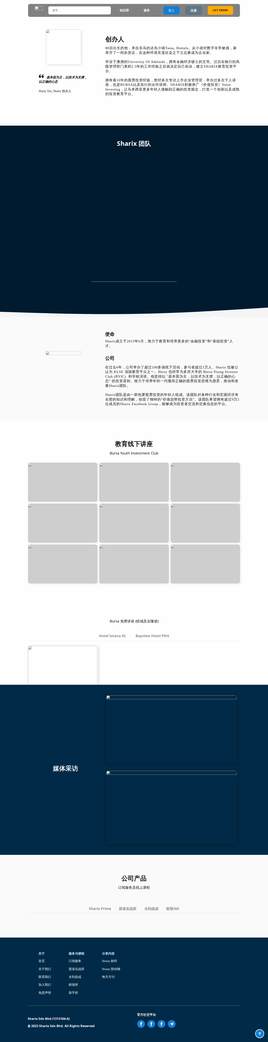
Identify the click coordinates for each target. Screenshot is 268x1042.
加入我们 (44, 984)
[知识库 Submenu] (133, 10)
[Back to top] (259, 1033)
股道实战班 (76, 969)
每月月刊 (108, 977)
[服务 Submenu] (153, 10)
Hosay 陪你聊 (111, 969)
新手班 (73, 992)
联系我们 (44, 977)
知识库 (124, 10)
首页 (41, 961)
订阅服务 (75, 961)
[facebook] (141, 1024)
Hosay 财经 (109, 961)
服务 (147, 10)
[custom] (172, 1024)
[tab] (112, 636)
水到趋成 (75, 977)
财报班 (73, 984)
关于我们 (44, 969)
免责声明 (44, 992)
